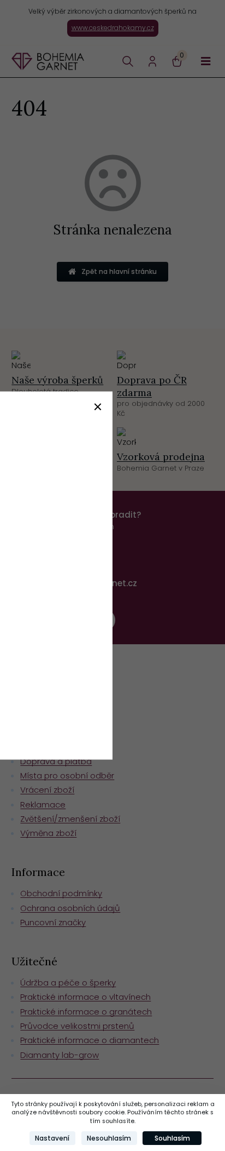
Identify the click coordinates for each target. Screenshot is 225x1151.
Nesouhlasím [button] (109, 1138)
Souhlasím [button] (172, 1138)
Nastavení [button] (52, 1138)
